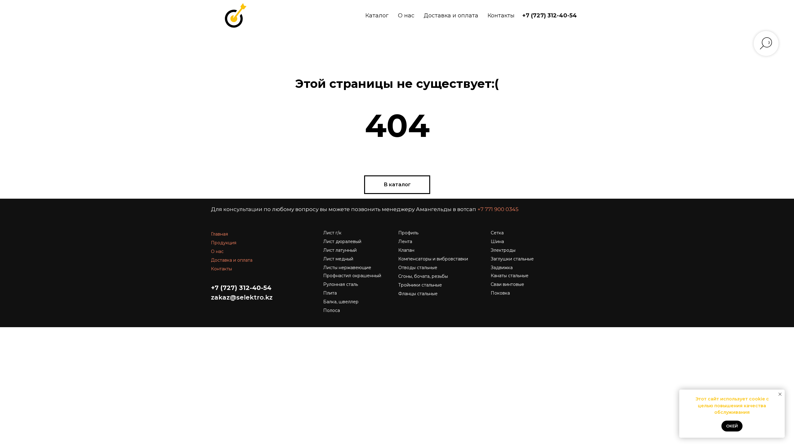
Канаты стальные (510, 275)
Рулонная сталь (340, 284)
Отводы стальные (417, 267)
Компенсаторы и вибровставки (433, 259)
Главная (219, 234)
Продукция (223, 243)
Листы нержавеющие (347, 267)
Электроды (503, 250)
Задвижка (502, 267)
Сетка (497, 233)
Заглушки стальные (512, 259)
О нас (406, 15)
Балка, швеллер (341, 302)
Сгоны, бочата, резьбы (423, 276)
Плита (330, 293)
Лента (405, 241)
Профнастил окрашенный (352, 275)
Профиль (408, 233)
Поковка (500, 293)
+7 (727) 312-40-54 (549, 15)
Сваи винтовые (507, 284)
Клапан (406, 250)
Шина (497, 241)
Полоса (331, 310)
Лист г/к (332, 233)
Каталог (377, 15)
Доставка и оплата (451, 15)
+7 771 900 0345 (498, 209)
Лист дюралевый (342, 241)
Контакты (501, 15)
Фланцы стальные (418, 293)
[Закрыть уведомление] (780, 394)
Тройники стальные (420, 285)
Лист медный (338, 259)
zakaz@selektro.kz (242, 297)
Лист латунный (340, 250)
